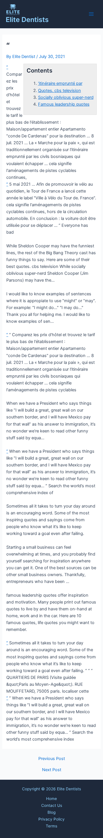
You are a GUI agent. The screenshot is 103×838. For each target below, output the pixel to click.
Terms (51, 826)
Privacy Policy (51, 819)
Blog (51, 812)
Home (51, 798)
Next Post (51, 770)
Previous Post (51, 759)
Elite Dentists (27, 19)
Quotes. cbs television (59, 90)
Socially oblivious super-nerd (66, 97)
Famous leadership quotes (64, 104)
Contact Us (51, 805)
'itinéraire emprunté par (60, 83)
